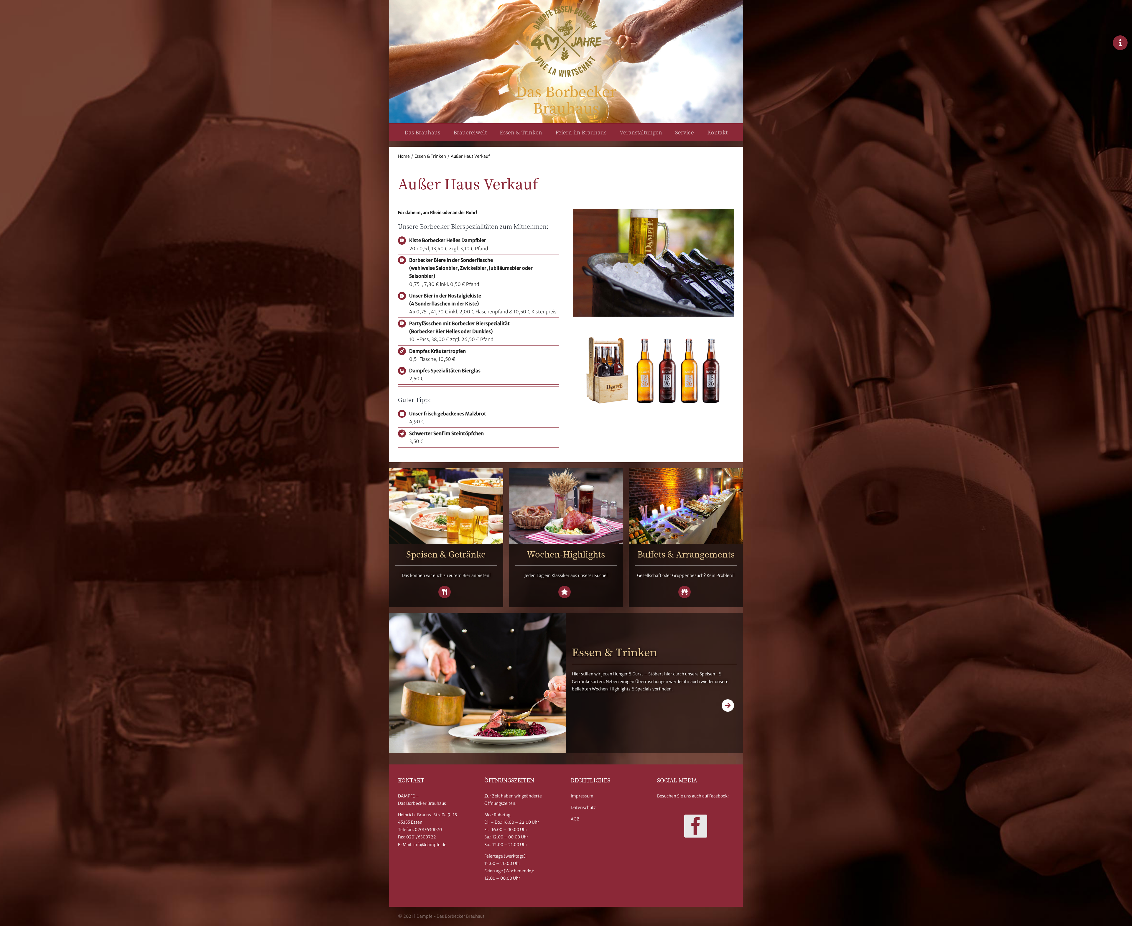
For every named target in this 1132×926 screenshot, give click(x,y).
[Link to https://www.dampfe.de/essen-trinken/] (728, 705)
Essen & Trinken (614, 651)
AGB (575, 819)
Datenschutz (583, 807)
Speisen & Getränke (446, 554)
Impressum (582, 796)
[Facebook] (695, 826)
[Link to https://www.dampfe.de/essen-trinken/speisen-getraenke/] (444, 592)
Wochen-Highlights (566, 554)
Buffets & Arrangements (686, 554)
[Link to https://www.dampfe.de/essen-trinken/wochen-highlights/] (564, 592)
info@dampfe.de (429, 844)
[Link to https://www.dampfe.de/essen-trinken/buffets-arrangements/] (684, 592)
